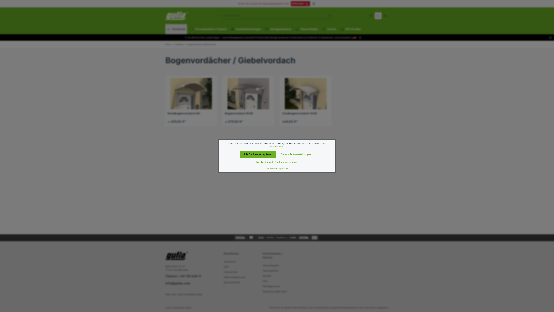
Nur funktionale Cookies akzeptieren (277, 162)
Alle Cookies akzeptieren (258, 154)
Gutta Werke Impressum (277, 168)
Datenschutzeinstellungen (296, 154)
